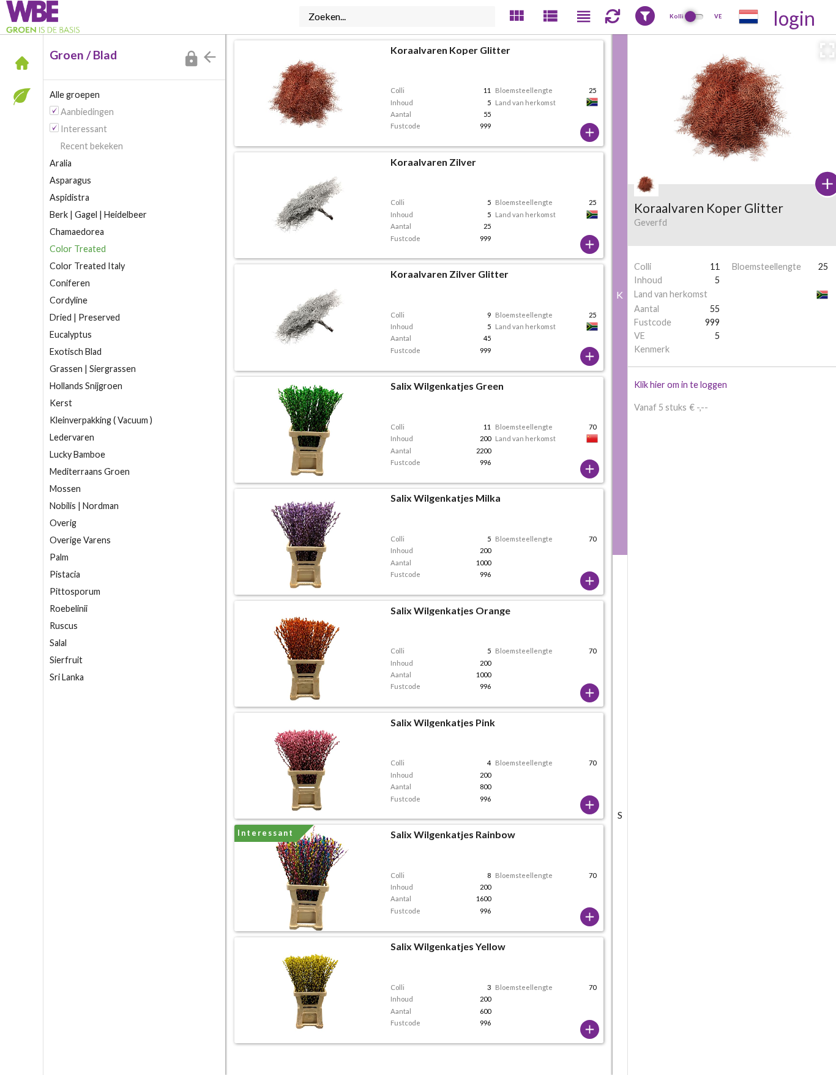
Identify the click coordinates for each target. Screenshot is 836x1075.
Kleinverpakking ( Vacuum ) (101, 420)
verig (63, 523)
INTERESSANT (265, 833)
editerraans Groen (90, 471)
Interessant (84, 129)
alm (59, 557)
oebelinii (69, 608)
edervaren (72, 437)
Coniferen (70, 283)
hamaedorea (77, 231)
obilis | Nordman (84, 505)
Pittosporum (75, 591)
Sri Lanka (67, 677)
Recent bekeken (91, 146)
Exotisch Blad (76, 351)
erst (61, 403)
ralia (61, 163)
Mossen (65, 488)
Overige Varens (80, 540)
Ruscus (64, 625)
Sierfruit (66, 660)
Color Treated (78, 249)
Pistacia (65, 574)
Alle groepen (75, 94)
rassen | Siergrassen (93, 368)
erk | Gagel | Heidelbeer (98, 214)
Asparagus (70, 180)
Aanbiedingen (87, 111)
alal (58, 643)
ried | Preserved (85, 317)
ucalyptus (71, 334)
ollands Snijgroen (86, 386)
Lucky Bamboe (77, 454)
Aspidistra (69, 197)
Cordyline (69, 300)
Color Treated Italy (87, 266)
